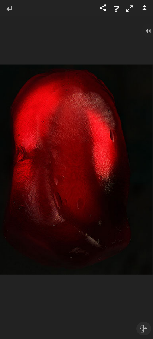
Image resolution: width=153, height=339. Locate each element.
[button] (129, 8)
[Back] (8, 9)
